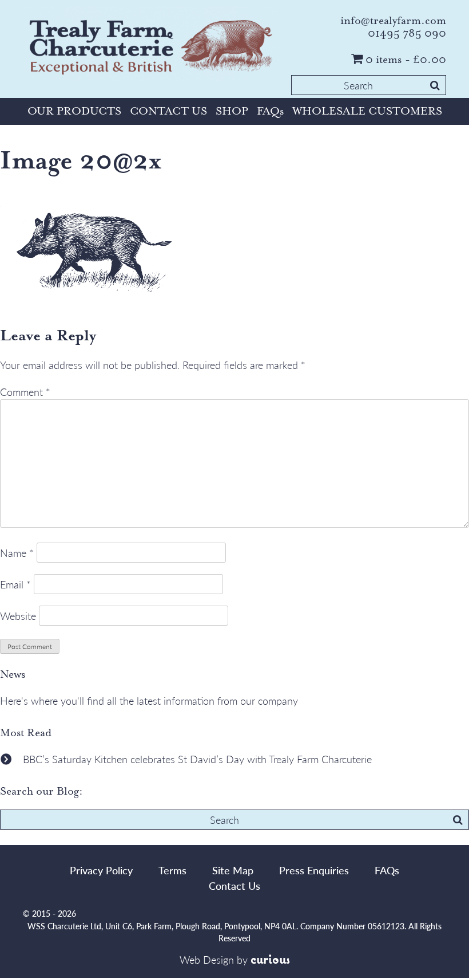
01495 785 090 (407, 33)
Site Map (232, 870)
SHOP (232, 111)
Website (18, 615)
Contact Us (234, 885)
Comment (25, 391)
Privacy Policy (101, 870)
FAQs (270, 111)
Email (15, 584)
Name (17, 552)
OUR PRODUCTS (74, 111)
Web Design (207, 959)
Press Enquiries (314, 870)
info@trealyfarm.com (393, 20)
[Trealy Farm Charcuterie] (151, 45)
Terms (172, 870)
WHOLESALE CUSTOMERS (367, 111)
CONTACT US (168, 111)
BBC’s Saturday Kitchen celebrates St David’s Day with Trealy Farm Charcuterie (197, 759)
